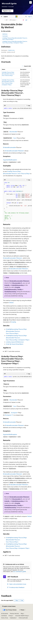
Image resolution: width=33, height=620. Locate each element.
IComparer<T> (9, 415)
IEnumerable (13, 131)
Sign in (30, 16)
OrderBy (6, 285)
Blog (22, 613)
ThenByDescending (10, 291)
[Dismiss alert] (30, 2)
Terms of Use (4, 618)
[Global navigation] (1, 16)
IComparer (14, 412)
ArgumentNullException (10, 160)
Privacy (10, 615)
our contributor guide (19, 571)
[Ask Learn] (23, 20)
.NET (6, 20)
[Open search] (26, 16)
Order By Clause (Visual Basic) (14, 344)
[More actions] (30, 20)
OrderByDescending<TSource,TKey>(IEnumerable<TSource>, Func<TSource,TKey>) (16, 331)
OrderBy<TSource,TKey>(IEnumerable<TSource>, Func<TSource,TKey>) (14, 38)
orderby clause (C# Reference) (14, 342)
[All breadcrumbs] (2, 20)
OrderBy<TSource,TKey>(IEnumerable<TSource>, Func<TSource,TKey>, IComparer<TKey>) (14, 42)
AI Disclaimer (4, 613)
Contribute (4, 615)
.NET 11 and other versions (12, 351)
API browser (13, 20)
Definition (4, 34)
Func (14, 138)
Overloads (5, 36)
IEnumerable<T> (17, 283)
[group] (17, 108)
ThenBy (19, 289)
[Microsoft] (16, 17)
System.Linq (11, 50)
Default (11, 302)
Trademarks (13, 618)
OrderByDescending (17, 285)
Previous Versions (14, 613)
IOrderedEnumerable (9, 147)
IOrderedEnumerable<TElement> (14, 151)
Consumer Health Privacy (21, 615)
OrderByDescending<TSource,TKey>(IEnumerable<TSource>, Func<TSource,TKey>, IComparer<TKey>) (17, 338)
